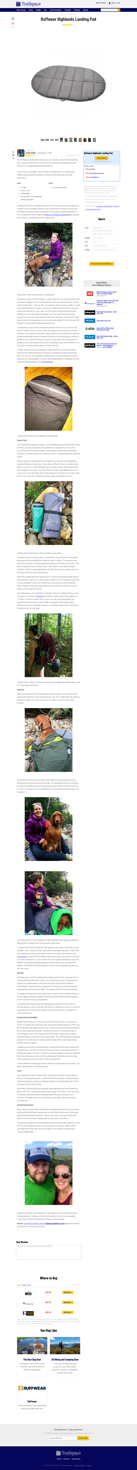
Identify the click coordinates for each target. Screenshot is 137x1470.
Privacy (88, 1465)
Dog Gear (74, 14)
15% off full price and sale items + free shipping (107, 344)
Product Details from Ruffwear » (101, 264)
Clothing (77, 10)
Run (45, 10)
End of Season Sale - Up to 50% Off (107, 313)
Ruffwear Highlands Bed (104, 206)
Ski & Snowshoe (55, 10)
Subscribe (83, 1438)
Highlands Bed (47, 362)
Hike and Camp (65, 14)
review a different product (102, 161)
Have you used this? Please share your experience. (35, 1246)
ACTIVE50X (107, 347)
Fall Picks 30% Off (103, 321)
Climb (31, 10)
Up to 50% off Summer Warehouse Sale (105, 329)
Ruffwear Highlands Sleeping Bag (57, 215)
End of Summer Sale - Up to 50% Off (107, 337)
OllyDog (40, 596)
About (59, 1459)
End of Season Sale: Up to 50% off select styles (106, 293)
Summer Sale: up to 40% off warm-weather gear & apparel (107, 302)
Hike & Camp (21, 10)
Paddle (38, 10)
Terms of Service (79, 1465)
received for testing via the (44, 1223)
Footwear (68, 10)
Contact (66, 1459)
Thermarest (21, 956)
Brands (85, 10)
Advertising (75, 1459)
